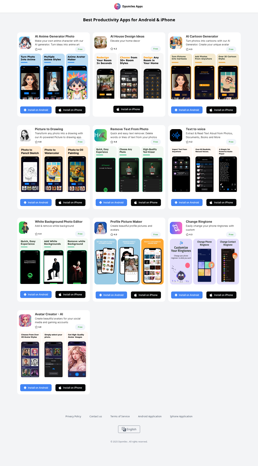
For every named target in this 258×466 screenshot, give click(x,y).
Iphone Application (181, 416)
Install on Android (38, 109)
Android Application (150, 416)
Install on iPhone (72, 109)
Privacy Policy (73, 416)
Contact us (96, 416)
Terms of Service (120, 416)
